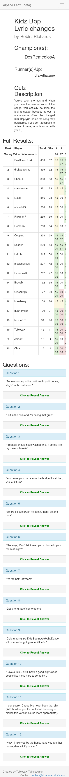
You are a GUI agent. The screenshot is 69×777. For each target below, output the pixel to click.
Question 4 (13, 470)
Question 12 (14, 734)
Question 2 (13, 406)
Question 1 (13, 373)
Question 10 (14, 663)
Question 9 (13, 630)
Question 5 (13, 503)
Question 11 (14, 697)
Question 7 (13, 570)
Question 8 (13, 600)
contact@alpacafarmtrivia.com (48, 775)
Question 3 (13, 436)
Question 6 (13, 537)
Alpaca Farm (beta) (17, 4)
